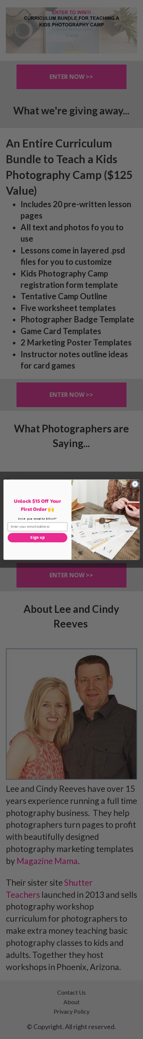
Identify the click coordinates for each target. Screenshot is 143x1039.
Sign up (37, 537)
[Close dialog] (135, 484)
